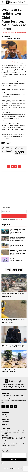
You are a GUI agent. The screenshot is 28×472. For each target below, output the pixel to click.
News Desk (7, 36)
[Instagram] (7, 406)
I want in (13, 216)
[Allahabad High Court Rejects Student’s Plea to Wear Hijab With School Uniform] (14, 334)
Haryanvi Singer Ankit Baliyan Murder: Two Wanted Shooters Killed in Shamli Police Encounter (18, 231)
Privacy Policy (18, 219)
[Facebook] (8, 166)
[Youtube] (15, 406)
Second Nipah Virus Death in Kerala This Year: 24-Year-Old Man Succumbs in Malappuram (20, 151)
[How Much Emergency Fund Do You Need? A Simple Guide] (5, 259)
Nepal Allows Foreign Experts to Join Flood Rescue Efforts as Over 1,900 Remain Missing (18, 238)
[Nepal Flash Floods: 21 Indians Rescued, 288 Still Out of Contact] (5, 245)
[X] (12, 166)
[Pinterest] (15, 166)
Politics (2, 32)
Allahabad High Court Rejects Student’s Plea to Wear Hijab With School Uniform (13, 346)
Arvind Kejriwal (13, 62)
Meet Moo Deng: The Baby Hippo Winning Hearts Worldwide (7, 150)
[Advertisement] (14, 188)
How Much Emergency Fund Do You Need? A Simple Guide (18, 259)
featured (8, 143)
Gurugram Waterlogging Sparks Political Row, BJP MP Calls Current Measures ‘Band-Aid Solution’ (18, 252)
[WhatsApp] (19, 166)
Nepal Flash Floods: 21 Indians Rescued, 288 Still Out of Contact (18, 245)
